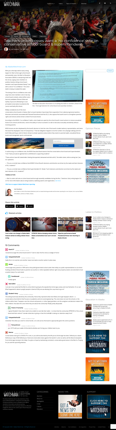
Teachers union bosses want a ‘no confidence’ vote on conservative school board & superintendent (51, 42)
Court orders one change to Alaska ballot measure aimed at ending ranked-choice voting (103, 218)
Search (110, 70)
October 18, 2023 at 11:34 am (28, 257)
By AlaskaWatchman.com (15, 67)
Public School (43, 36)
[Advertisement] (97, 86)
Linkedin (30, 206)
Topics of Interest (71, 3)
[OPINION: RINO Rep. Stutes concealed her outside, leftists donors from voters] (89, 144)
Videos (60, 3)
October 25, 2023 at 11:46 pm (21, 333)
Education (7, 36)
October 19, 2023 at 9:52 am (27, 277)
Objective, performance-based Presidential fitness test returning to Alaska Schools (102, 306)
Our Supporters (82, 427)
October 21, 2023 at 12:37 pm (28, 325)
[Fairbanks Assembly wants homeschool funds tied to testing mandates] (89, 314)
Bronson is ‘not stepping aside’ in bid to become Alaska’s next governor (103, 234)
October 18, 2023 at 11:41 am (20, 265)
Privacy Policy (92, 427)
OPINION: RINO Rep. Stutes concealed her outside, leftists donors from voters (102, 143)
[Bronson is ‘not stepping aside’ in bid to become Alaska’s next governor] (89, 235)
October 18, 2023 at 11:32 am (22, 250)
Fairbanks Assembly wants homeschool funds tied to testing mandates (101, 314)
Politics (34, 36)
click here (58, 181)
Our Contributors (72, 427)
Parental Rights (25, 36)
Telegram (21, 206)
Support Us (50, 3)
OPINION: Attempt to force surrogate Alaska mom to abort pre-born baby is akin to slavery (103, 151)
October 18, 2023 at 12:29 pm (26, 294)
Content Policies (102, 427)
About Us (63, 427)
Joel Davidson (18, 189)
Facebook (10, 206)
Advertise (83, 3)
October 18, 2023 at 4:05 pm (30, 308)
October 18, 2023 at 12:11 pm (23, 284)
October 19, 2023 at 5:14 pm (28, 318)
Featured (16, 36)
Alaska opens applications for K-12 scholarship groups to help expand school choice (103, 321)
